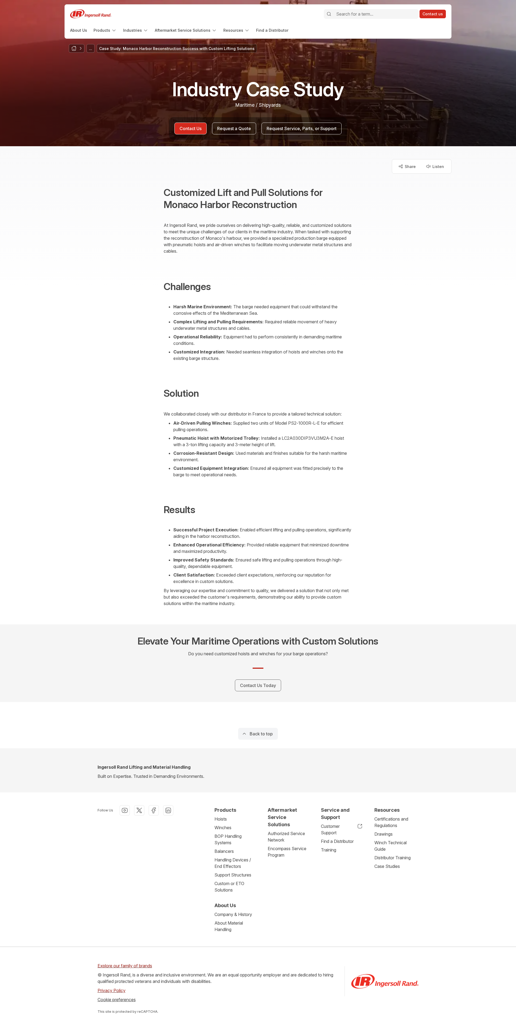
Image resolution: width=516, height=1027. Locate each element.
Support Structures (232, 875)
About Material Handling (228, 926)
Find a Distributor (337, 841)
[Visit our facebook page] (154, 810)
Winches (222, 827)
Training (328, 850)
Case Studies (387, 866)
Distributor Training (392, 857)
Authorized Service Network (286, 837)
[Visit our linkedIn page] (168, 810)
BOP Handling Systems (228, 839)
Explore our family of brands (125, 965)
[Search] (329, 14)
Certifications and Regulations (391, 822)
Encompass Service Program (287, 852)
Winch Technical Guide (390, 846)
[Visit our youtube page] (125, 810)
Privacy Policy (112, 990)
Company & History (233, 914)
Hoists (220, 819)
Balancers (224, 851)
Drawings (383, 834)
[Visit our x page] (139, 810)
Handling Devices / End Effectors (232, 863)
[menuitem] (78, 30)
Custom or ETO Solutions (229, 887)
